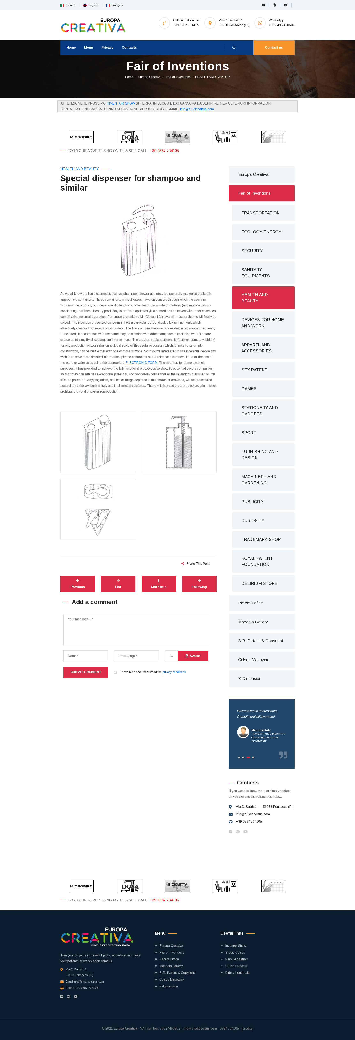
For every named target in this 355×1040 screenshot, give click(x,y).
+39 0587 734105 (164, 151)
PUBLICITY (252, 501)
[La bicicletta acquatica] (177, 137)
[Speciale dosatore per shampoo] (129, 137)
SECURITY (252, 250)
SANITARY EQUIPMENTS (255, 272)
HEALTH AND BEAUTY (212, 77)
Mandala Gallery (253, 622)
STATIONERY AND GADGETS (259, 410)
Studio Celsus (235, 952)
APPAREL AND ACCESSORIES (256, 347)
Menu (88, 47)
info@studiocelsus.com (197, 109)
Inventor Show (235, 945)
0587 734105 (229, 1028)
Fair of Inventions (178, 77)
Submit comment (85, 672)
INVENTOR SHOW (120, 103)
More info (158, 587)
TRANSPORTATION (260, 213)
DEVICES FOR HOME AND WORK (262, 322)
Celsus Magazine (253, 659)
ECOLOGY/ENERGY (261, 232)
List (118, 587)
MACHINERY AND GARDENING (258, 479)
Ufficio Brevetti (236, 966)
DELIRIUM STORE (259, 583)
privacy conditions (174, 672)
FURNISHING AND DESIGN (259, 454)
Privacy (107, 47)
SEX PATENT (254, 370)
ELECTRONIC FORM (141, 362)
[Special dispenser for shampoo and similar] (138, 239)
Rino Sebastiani (236, 959)
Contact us (274, 47)
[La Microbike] (81, 137)
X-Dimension (250, 678)
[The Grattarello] (274, 137)
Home (71, 47)
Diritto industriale (237, 972)
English (92, 5)
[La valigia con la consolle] (226, 137)
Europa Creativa (149, 77)
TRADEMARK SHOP (261, 539)
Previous (77, 587)
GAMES (249, 388)
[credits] (247, 1028)
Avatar (194, 656)
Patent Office (250, 603)
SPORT (248, 432)
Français (116, 5)
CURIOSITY (252, 520)
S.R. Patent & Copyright (260, 641)
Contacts (129, 47)
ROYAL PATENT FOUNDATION (257, 561)
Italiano (69, 5)
